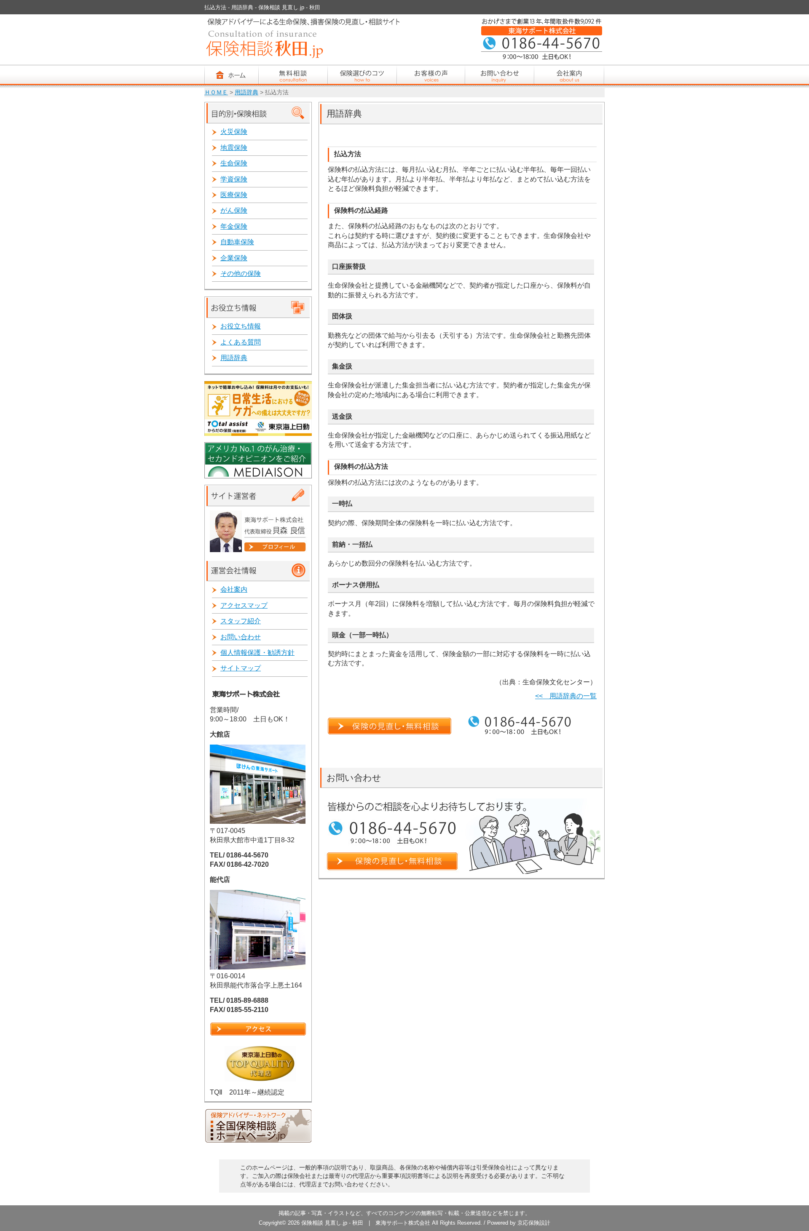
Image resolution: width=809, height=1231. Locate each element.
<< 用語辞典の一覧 (566, 696)
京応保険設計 (533, 1223)
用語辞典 (246, 92)
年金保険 (233, 226)
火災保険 (233, 131)
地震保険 (233, 147)
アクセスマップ (244, 605)
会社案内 (233, 589)
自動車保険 (237, 242)
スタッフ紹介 (240, 621)
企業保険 (233, 258)
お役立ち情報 (240, 326)
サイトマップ (240, 668)
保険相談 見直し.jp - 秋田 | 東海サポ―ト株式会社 (365, 1223)
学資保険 (233, 179)
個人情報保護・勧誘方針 (257, 652)
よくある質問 (240, 342)
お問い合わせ (240, 637)
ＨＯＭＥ (216, 92)
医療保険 (233, 194)
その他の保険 (240, 273)
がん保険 (233, 210)
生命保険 (233, 163)
